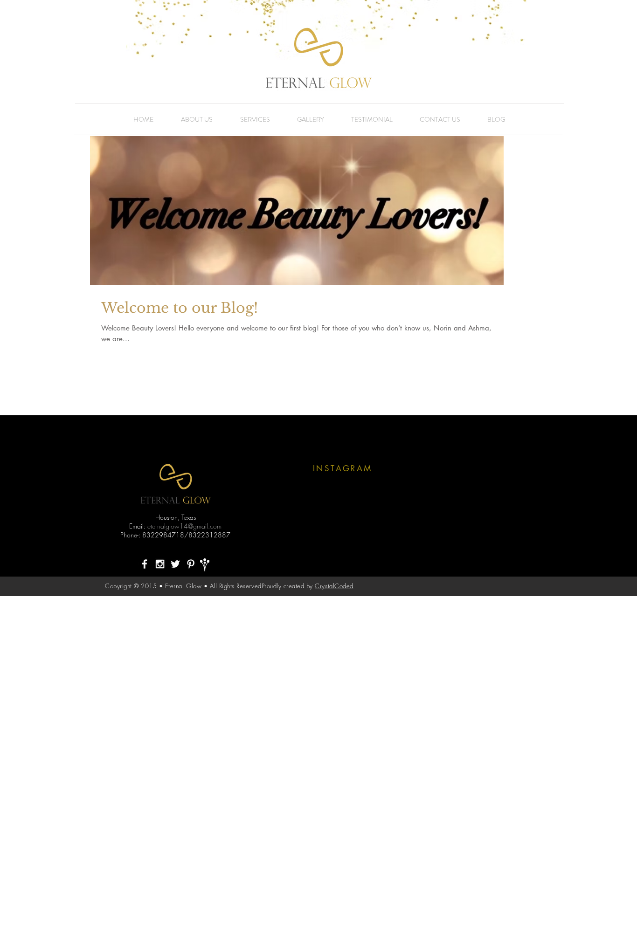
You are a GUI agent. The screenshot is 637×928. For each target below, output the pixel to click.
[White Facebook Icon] (144, 564)
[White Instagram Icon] (160, 564)
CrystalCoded (334, 586)
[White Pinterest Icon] (191, 564)
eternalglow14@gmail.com (184, 526)
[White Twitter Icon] (175, 564)
